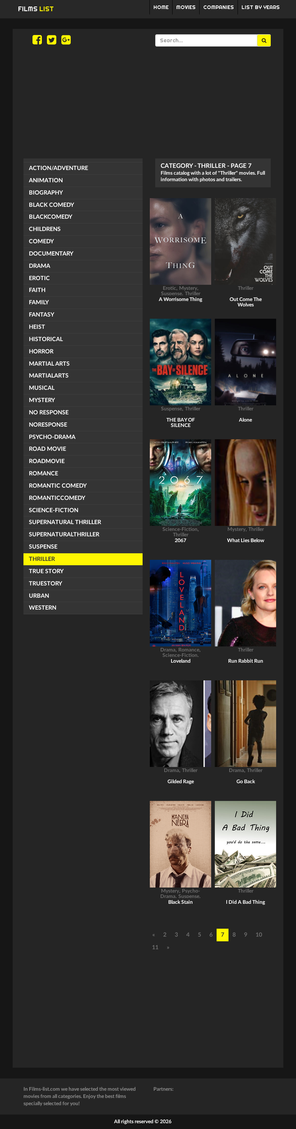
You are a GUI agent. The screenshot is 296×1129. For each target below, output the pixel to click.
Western (42, 608)
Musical (42, 388)
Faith (37, 290)
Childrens (45, 229)
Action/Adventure (58, 168)
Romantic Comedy (58, 486)
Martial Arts (49, 364)
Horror (41, 351)
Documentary (51, 254)
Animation (46, 180)
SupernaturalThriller (64, 534)
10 (259, 935)
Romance (43, 473)
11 (155, 947)
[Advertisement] (148, 102)
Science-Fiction (53, 510)
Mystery (42, 400)
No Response (49, 412)
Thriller (42, 559)
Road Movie (47, 449)
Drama (39, 266)
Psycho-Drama (52, 437)
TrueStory (45, 584)
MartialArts (49, 376)
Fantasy (41, 315)
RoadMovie (47, 461)
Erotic (39, 278)
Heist (37, 327)
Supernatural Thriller (65, 522)
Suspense (43, 547)
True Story (46, 571)
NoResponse (48, 425)
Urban (39, 596)
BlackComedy (50, 217)
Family (39, 302)
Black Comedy (51, 205)
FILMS (36, 9)
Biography (46, 193)
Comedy (41, 241)
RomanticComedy (57, 498)
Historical (46, 339)
